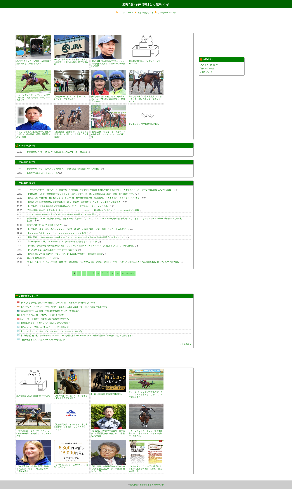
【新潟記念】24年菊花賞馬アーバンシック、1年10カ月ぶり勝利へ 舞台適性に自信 (64, 254)
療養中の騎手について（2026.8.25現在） (45, 225)
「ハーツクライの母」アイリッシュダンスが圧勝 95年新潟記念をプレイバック (62, 241)
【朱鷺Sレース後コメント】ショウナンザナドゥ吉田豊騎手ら (70, 97)
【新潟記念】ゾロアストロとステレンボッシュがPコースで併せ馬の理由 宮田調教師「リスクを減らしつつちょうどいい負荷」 (84, 198)
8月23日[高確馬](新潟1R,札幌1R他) (106, 394)
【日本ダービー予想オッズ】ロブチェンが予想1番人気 (44, 327)
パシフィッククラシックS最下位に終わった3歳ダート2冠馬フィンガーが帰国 (61, 214)
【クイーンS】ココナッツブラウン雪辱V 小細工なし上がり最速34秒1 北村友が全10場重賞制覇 (63, 307)
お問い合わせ (206, 72)
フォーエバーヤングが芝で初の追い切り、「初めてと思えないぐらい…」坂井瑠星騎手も (145, 394)
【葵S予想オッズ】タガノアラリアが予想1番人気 (43, 339)
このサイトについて (209, 65)
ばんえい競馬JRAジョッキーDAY (42, 258)
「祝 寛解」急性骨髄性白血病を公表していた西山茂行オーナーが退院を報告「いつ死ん (108, 468)
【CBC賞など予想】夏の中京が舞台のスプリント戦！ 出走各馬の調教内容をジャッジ (58, 302)
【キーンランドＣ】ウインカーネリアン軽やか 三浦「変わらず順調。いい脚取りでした (33, 97)
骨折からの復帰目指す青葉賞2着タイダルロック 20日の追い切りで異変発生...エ (146, 99)
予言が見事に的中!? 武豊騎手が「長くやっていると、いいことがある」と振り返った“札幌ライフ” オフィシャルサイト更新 (83, 210)
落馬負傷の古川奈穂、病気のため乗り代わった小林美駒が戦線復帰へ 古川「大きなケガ (108, 99)
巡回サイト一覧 (207, 68)
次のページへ (128, 273)
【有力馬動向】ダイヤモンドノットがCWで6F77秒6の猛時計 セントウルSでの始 (33, 433)
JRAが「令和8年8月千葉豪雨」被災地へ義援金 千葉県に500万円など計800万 (71, 62)
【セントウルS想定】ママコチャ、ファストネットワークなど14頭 (56, 233)
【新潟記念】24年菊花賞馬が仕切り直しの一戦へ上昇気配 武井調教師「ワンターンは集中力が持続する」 (74, 202)
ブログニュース (126, 12)
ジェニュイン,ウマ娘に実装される (144, 124)
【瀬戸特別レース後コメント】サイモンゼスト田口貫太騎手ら (70, 397)
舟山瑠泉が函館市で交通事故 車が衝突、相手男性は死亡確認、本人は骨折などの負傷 (108, 433)
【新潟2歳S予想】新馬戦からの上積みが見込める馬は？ (45, 323)
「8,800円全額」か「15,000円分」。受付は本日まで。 (71, 466)
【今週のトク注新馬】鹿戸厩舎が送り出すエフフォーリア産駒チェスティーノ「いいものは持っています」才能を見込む (80, 245)
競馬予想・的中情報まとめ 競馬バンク (146, 4)
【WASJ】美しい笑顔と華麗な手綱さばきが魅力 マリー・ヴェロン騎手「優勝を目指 (33, 468)
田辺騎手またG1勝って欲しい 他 (42, 173)
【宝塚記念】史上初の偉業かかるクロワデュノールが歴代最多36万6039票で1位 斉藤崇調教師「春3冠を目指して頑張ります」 (77, 335)
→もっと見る (185, 344)
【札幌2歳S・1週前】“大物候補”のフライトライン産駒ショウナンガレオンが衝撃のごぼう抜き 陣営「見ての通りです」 (81, 194)
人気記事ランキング (167, 12)
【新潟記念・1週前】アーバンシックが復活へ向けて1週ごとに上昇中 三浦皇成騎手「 (71, 134)
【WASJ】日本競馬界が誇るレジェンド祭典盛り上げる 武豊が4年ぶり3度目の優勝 (108, 63)
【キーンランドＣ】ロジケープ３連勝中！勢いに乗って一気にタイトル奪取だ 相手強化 (145, 433)
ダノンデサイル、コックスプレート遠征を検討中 (42, 315)
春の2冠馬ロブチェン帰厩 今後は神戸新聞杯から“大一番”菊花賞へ (33, 62)
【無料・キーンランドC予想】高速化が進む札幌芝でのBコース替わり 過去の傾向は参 (145, 468)
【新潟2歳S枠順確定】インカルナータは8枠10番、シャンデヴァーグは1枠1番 (108, 134)
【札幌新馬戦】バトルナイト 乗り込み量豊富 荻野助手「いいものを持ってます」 (70, 427)
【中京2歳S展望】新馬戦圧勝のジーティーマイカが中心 (52, 250)
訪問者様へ (208, 59)
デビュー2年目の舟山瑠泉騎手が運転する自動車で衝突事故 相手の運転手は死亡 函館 (33, 134)
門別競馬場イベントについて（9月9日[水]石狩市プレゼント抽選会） (57, 152)
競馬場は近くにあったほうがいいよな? (33, 396)
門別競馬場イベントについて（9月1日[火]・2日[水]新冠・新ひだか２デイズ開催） (63, 169)
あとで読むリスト (146, 12)
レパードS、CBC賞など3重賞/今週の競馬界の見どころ (44, 319)
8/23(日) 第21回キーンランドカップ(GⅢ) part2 (144, 62)
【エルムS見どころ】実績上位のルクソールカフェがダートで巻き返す (51, 331)
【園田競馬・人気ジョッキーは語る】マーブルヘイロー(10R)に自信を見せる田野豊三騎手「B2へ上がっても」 (76, 237)
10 (117, 273)
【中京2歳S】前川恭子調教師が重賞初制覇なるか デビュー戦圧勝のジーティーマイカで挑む (68, 206)
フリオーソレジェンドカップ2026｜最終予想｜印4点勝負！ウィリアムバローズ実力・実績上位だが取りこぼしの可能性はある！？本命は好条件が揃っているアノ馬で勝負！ (104, 262)
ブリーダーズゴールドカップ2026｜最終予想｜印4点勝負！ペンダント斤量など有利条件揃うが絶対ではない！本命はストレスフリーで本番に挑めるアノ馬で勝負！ (100, 190)
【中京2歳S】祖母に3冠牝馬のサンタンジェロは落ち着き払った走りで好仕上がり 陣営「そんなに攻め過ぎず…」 (78, 229)
